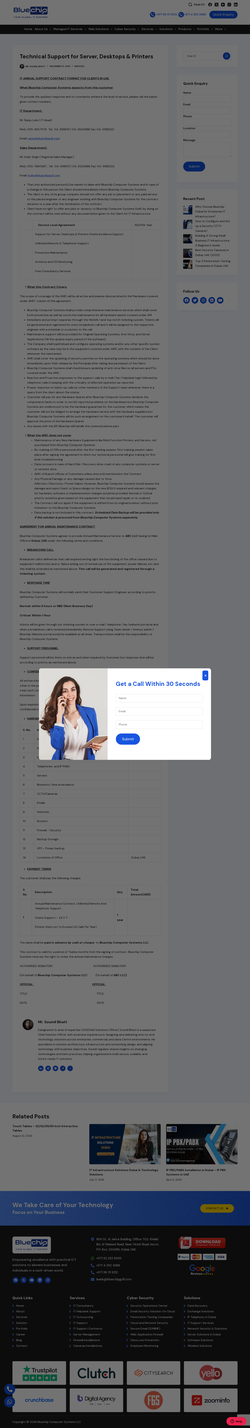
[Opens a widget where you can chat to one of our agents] (236, 1421)
